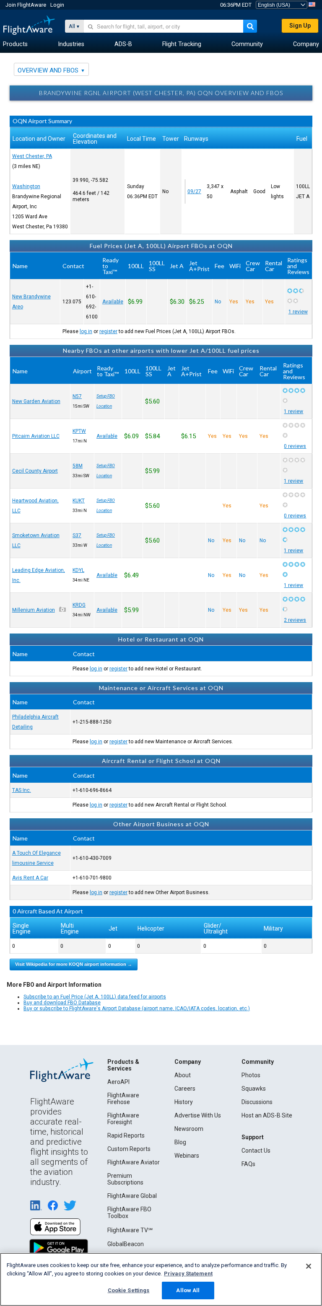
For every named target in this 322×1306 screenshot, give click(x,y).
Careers (184, 1088)
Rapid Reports (126, 1135)
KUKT (79, 501)
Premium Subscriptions (125, 1179)
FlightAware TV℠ (130, 1230)
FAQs (248, 1164)
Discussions (257, 1102)
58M (78, 466)
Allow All (188, 1290)
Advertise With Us (197, 1115)
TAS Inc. (21, 790)
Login (57, 5)
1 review (298, 312)
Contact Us (256, 1150)
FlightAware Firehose (123, 1098)
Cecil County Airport (35, 471)
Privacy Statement (188, 1273)
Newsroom (188, 1128)
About (182, 1075)
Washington (26, 186)
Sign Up (300, 25)
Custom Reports (129, 1149)
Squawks (254, 1088)
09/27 (194, 191)
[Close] (308, 1266)
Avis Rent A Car (30, 878)
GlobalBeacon (125, 1244)
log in (86, 331)
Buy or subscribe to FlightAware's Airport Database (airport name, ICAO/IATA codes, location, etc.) (136, 1008)
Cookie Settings (129, 1290)
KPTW (79, 431)
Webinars (186, 1155)
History (183, 1102)
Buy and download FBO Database (62, 1003)
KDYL (78, 570)
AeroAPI (118, 1081)
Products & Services (123, 1065)
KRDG (79, 605)
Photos (251, 1075)
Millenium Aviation (33, 610)
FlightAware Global (132, 1195)
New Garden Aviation (36, 401)
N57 (77, 396)
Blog (180, 1142)
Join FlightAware (25, 5)
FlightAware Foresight (123, 1118)
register (108, 331)
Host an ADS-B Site (267, 1115)
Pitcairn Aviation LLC (36, 436)
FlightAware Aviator (133, 1162)
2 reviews (295, 620)
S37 (77, 535)
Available (112, 302)
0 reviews (295, 446)
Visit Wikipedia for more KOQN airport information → (73, 964)
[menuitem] (15, 44)
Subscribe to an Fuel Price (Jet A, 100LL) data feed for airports (94, 997)
